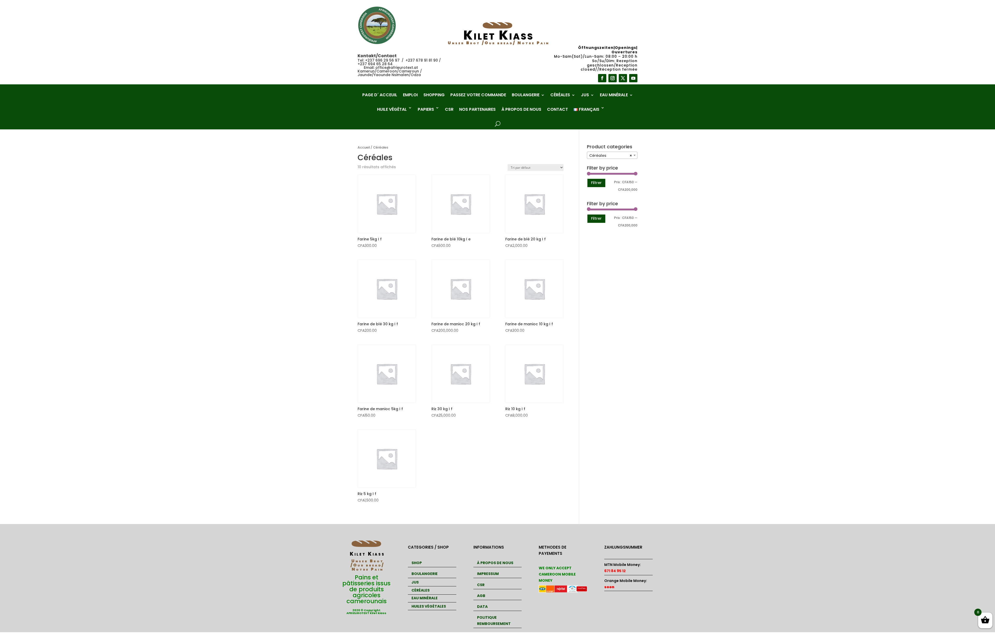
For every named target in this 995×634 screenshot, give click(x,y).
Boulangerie (525, 95)
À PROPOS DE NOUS (495, 562)
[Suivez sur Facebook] (602, 78)
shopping (434, 95)
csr (449, 109)
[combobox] (612, 155)
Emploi (410, 95)
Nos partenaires (477, 109)
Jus (585, 95)
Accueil (364, 147)
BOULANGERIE (424, 573)
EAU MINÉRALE (424, 598)
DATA (482, 606)
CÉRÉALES (420, 590)
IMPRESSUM (488, 573)
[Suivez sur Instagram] (612, 78)
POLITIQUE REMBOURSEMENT (494, 620)
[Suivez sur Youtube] (633, 78)
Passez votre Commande (478, 95)
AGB (481, 595)
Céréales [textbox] (610, 155)
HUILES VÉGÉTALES (428, 606)
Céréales (560, 95)
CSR (481, 584)
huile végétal (392, 109)
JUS (415, 582)
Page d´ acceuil (379, 95)
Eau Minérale (614, 95)
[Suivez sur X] (623, 78)
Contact (557, 109)
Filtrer (596, 182)
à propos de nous (521, 109)
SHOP (416, 562)
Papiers (426, 109)
